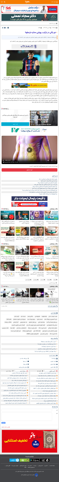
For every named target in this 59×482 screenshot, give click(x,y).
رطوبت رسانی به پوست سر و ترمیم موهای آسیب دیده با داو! (44, 188)
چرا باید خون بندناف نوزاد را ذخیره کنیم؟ (49, 181)
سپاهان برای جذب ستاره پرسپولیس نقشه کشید (17, 378)
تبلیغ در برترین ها (15, 465)
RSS (25, 467)
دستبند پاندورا (40, 319)
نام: (57, 410)
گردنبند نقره (16, 316)
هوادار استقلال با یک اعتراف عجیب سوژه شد (47, 396)
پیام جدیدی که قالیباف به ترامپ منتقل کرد (47, 373)
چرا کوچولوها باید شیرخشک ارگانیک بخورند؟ (48, 194)
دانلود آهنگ (8, 319)
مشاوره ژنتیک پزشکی (52, 328)
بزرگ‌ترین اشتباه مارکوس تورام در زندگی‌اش (47, 349)
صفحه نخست (52, 465)
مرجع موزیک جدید (31, 319)
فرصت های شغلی (23, 465)
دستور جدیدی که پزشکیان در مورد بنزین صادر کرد (46, 386)
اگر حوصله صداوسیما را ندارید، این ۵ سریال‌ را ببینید (16, 403)
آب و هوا (25, 361)
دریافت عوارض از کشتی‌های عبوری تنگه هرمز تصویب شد (44, 393)
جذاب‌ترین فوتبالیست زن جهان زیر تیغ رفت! (47, 344)
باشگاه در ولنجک (8, 322)
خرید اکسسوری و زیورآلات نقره (50, 319)
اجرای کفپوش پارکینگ (27, 331)
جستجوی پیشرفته (31, 467)
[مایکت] (14, 460)
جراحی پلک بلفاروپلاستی (52, 325)
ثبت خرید (15, 124)
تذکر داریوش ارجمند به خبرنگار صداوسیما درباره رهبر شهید (14, 383)
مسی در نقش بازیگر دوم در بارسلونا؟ (48, 341)
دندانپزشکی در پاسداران (21, 328)
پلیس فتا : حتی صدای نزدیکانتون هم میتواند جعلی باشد (45, 184)
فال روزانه (25, 364)
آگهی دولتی (8, 465)
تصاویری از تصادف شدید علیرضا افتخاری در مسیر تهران (15, 390)
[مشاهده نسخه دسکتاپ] (2, 2)
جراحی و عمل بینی (44, 334)
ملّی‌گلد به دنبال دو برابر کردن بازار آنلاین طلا (47, 383)
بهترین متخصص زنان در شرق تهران (49, 331)
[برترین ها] (27, 2)
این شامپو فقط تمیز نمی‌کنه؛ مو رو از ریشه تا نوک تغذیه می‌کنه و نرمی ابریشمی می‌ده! (39, 190)
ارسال (3, 422)
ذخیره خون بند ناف (42, 328)
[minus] (5, 27)
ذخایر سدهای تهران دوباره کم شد (49, 391)
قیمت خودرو (53, 361)
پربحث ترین (8, 370)
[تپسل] (2, 109)
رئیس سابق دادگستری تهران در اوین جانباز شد (17, 388)
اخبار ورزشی (40, 465)
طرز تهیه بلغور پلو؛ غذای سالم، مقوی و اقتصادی (17, 385)
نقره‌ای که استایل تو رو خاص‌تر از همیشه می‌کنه (47, 183)
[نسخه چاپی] (3, 27)
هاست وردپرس (5, 328)
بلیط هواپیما (44, 316)
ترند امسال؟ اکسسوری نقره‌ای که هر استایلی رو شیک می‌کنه (45, 186)
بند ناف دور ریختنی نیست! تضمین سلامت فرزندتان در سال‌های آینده (43, 192)
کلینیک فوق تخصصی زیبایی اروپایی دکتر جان (36, 325)
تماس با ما (30, 465)
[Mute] (33, 125)
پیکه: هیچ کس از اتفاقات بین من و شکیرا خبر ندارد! (45, 351)
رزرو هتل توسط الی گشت (51, 322)
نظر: (57, 413)
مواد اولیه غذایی (41, 322)
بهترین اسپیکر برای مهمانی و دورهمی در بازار (48, 179)
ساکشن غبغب (30, 316)
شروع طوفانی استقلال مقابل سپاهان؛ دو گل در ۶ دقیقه (44, 388)
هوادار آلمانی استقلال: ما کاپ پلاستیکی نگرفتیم (46, 403)
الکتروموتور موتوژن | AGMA (32, 334)
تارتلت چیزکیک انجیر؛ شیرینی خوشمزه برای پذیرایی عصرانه (44, 398)
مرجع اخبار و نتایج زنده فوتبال (19, 319)
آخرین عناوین (52, 371)
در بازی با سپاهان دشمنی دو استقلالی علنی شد (46, 378)
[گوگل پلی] (34, 460)
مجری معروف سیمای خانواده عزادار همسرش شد (46, 381)
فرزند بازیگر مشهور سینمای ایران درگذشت (18, 375)
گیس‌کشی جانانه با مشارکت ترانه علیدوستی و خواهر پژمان (15, 398)
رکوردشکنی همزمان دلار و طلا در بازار (19, 380)
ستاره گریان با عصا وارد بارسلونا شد (49, 346)
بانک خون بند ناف (53, 334)
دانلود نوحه (12, 328)
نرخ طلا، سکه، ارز (23, 358)
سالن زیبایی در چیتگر (32, 328)
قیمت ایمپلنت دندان (53, 316)
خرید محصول (29, 170)
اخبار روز (46, 465)
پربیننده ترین (22, 370)
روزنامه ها (54, 358)
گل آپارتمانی (15, 322)
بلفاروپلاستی (37, 316)
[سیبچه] (45, 460)
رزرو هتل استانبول (32, 322)
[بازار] (24, 460)
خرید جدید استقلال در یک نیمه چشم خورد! (47, 375)
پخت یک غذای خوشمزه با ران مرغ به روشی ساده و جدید (14, 395)
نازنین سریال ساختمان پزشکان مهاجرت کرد (17, 393)
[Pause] (31, 125)
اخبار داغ (39, 371)
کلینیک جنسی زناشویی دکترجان (18, 325)
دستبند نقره (23, 316)
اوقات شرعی (53, 367)
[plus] (8, 27)
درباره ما (35, 465)
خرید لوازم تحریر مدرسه (16, 331)
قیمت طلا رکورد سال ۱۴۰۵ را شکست (19, 373)
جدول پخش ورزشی (23, 367)
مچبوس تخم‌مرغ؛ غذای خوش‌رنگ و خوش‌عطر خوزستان (15, 401)
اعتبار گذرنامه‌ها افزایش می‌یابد (50, 401)
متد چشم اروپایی (23, 322)
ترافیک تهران (53, 364)
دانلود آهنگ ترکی (37, 331)
